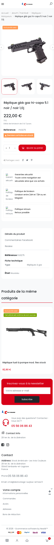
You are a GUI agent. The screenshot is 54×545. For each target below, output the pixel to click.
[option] (27, 50)
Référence (11, 255)
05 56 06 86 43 (21, 426)
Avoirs (5, 503)
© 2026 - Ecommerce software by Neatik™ (27, 528)
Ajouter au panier (34, 148)
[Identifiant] (17, 541)
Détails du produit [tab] (15, 234)
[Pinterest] (31, 160)
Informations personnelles (15, 493)
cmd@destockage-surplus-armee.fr (25, 482)
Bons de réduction (11, 514)
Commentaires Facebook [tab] (19, 240)
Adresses (7, 509)
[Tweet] (27, 160)
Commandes (9, 498)
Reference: (10, 129)
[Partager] (23, 160)
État (7, 273)
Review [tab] (8, 246)
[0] (47, 541)
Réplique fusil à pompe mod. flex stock (24, 362)
